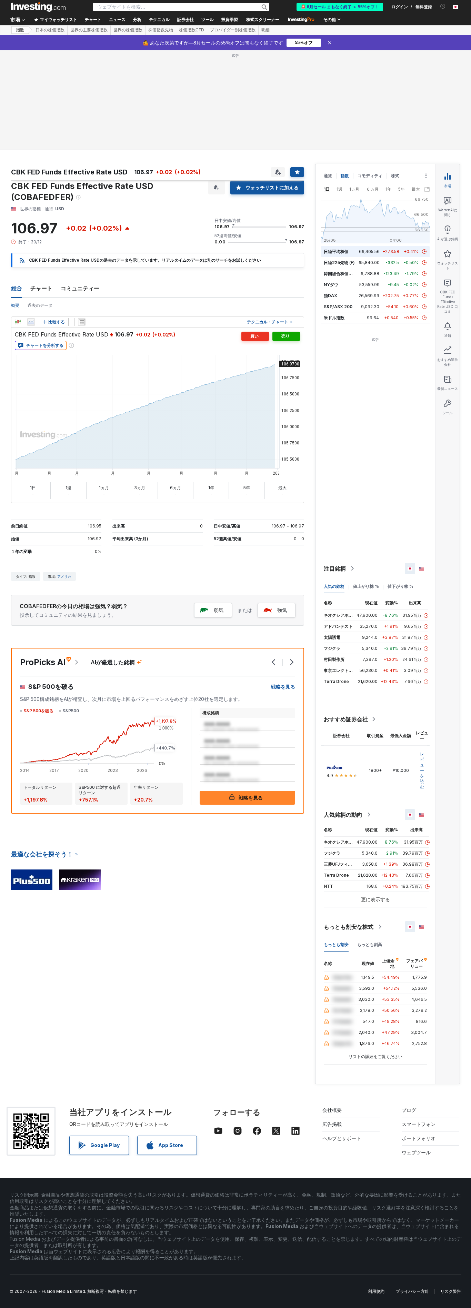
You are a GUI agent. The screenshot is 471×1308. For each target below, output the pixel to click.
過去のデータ (40, 305)
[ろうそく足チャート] (18, 322)
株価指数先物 (160, 30)
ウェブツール (416, 1152)
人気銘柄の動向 (343, 814)
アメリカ (64, 576)
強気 (282, 610)
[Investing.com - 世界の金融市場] (38, 7)
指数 (20, 30)
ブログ (409, 1110)
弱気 (218, 610)
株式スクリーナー (262, 19)
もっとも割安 (336, 944)
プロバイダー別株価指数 (232, 30)
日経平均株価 (336, 251)
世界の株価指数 (127, 30)
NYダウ (331, 284)
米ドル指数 (334, 317)
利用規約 (376, 1291)
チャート (41, 288)
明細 (265, 30)
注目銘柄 (335, 568)
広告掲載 (332, 1124)
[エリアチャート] (31, 322)
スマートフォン (418, 1124)
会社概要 (332, 1110)
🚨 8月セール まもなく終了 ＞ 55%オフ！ (340, 6)
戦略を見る (283, 687)
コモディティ (370, 175)
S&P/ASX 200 (338, 306)
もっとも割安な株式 (348, 926)
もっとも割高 (369, 944)
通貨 (328, 175)
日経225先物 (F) (339, 262)
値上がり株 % (366, 586)
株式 (395, 175)
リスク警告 (450, 1291)
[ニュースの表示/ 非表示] (82, 322)
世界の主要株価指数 (89, 30)
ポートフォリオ (418, 1138)
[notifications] (443, 6)
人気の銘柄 (334, 586)
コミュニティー (80, 288)
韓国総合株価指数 (340, 273)
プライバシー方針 (412, 1291)
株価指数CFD (191, 30)
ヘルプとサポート (341, 1138)
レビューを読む (422, 770)
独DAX (330, 295)
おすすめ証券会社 (346, 719)
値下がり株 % (400, 586)
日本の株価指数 (50, 30)
